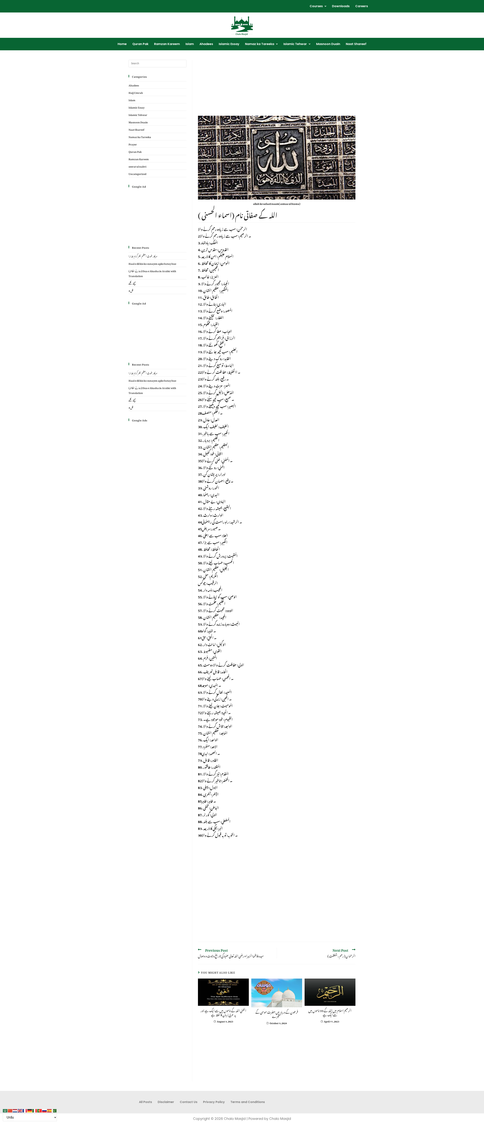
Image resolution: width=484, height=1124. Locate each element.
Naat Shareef (356, 44)
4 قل (131, 290)
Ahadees (206, 44)
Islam (189, 44)
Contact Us (188, 1102)
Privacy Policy (214, 1102)
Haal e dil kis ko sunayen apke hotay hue (152, 263)
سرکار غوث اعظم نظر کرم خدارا (143, 256)
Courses (316, 6)
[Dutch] (15, 1109)
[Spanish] (49, 1109)
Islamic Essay (229, 44)
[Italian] (34, 1109)
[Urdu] (54, 1109)
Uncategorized (137, 173)
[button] (318, 6)
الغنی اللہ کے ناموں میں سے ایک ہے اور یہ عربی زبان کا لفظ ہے (223, 1012)
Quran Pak (140, 44)
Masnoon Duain (328, 44)
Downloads (341, 6)
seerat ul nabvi (137, 166)
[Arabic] (5, 1109)
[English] (20, 1109)
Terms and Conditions (247, 1102)
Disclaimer (166, 1102)
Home (122, 44)
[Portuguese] (39, 1109)
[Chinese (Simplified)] (10, 1109)
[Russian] (44, 1109)
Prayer (133, 144)
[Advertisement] (276, 87)
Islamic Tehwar (295, 44)
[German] (29, 1109)
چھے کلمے (133, 283)
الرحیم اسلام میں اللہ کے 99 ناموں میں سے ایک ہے (329, 1012)
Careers (361, 6)
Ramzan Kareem (167, 44)
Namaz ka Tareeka (259, 44)
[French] (24, 1109)
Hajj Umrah (136, 92)
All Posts (145, 1102)
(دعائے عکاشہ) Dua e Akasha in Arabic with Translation (152, 273)
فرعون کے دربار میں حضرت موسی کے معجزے (276, 1014)
